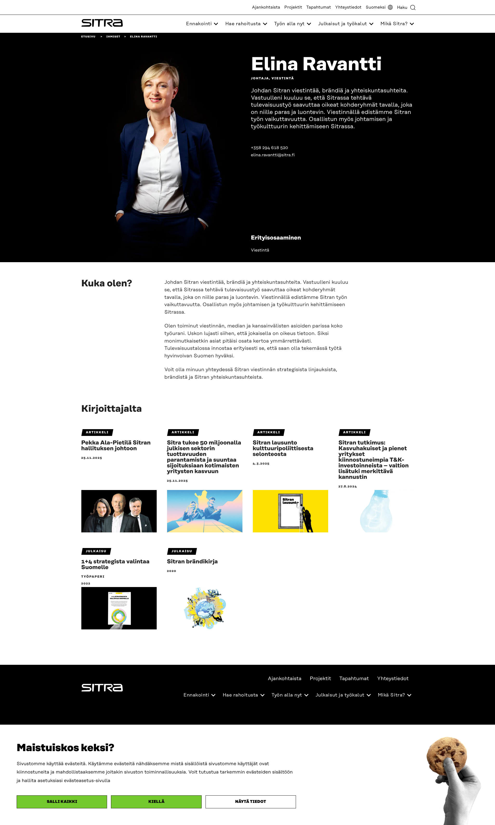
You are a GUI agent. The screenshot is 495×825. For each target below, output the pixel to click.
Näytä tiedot (250, 802)
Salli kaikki (62, 802)
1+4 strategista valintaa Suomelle (115, 564)
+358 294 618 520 (269, 147)
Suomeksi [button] (376, 7)
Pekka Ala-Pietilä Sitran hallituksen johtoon (116, 446)
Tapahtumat (318, 7)
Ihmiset (113, 36)
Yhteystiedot (348, 7)
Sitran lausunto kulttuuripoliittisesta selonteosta (283, 448)
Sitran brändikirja (192, 562)
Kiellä (156, 802)
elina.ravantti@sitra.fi (273, 155)
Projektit (293, 7)
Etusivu (88, 36)
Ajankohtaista (266, 7)
